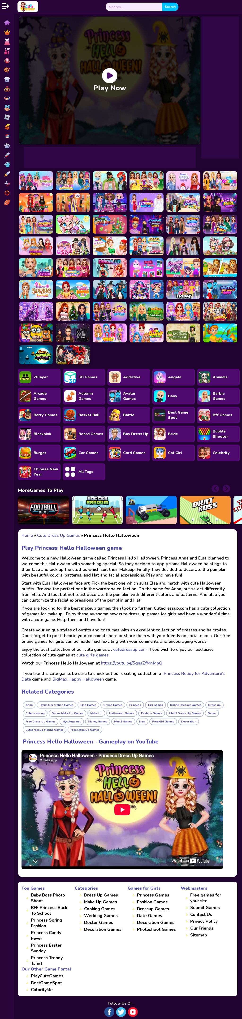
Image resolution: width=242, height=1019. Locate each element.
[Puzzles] (7, 164)
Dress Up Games (101, 895)
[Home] (7, 22)
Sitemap (198, 935)
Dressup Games (153, 909)
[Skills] (7, 174)
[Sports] (7, 202)
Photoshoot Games (156, 929)
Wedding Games (101, 915)
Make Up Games (100, 902)
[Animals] (7, 145)
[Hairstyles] (7, 183)
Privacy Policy (204, 921)
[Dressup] (7, 41)
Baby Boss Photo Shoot (48, 898)
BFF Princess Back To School (49, 910)
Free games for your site (205, 898)
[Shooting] (7, 193)
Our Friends (201, 928)
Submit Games (205, 907)
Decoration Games (102, 929)
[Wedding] (7, 89)
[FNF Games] (7, 136)
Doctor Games (98, 922)
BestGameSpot (46, 983)
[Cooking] (7, 79)
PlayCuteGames (47, 976)
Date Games (149, 915)
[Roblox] (7, 117)
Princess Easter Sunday (46, 948)
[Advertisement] (110, 157)
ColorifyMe (42, 990)
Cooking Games (99, 909)
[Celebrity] (7, 60)
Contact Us (201, 914)
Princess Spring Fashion (46, 923)
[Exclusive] (7, 32)
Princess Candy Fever (46, 935)
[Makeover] (7, 51)
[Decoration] (7, 98)
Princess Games (153, 895)
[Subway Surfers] (7, 126)
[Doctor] (7, 155)
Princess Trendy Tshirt (47, 960)
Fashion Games (152, 902)
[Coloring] (7, 70)
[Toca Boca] (7, 108)
